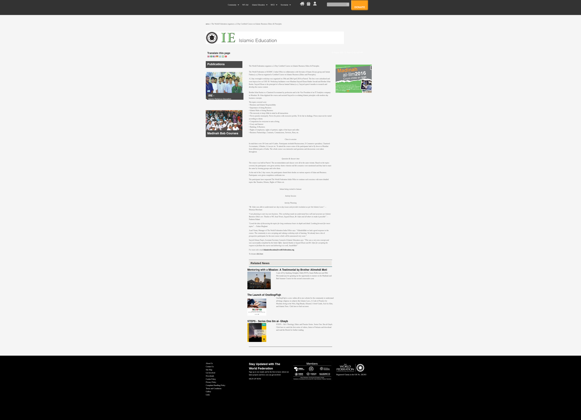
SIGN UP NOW (255, 379)
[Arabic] (211, 56)
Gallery (208, 391)
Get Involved (210, 373)
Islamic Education (257, 5)
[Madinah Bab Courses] (224, 136)
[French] (214, 56)
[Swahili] (223, 56)
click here (260, 254)
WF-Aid (245, 5)
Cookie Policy (211, 379)
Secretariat (283, 5)
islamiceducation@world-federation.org (279, 250)
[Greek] (220, 56)
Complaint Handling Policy (215, 385)
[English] (208, 56)
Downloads (210, 376)
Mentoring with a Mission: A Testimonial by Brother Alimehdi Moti (287, 269)
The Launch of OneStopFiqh (264, 295)
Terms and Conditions (214, 388)
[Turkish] (226, 56)
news (208, 24)
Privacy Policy (211, 382)
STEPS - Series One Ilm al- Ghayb (267, 321)
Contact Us (210, 367)
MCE (272, 5)
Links (208, 395)
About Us (209, 363)
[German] (217, 56)
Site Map (209, 370)
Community (231, 5)
